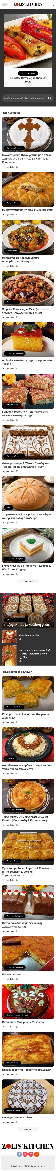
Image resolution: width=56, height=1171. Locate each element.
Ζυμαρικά (10, 758)
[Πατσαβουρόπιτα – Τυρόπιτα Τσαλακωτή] (28, 1049)
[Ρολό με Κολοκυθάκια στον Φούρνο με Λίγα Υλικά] (28, 693)
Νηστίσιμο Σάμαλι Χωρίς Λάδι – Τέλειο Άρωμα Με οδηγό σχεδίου (35, 654)
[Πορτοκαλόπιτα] (28, 953)
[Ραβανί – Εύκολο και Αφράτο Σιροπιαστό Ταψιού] (28, 339)
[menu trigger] (5, 4)
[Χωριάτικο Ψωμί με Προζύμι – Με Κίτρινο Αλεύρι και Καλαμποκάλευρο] (28, 493)
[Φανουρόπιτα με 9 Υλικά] (28, 1096)
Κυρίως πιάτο (12, 250)
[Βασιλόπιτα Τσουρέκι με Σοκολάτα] (28, 1001)
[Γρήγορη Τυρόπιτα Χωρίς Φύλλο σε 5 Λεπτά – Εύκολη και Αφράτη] (28, 391)
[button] (22, 93)
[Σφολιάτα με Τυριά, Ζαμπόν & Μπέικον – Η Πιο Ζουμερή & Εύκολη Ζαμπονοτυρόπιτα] (28, 847)
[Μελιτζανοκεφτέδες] (9, 636)
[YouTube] (30, 1154)
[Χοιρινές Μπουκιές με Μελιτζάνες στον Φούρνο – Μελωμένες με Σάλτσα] (28, 288)
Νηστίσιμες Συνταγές (14, 148)
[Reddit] (36, 1154)
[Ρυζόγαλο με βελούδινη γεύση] (28, 610)
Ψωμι (9, 507)
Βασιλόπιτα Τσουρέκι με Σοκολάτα (23, 1022)
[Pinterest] (25, 1154)
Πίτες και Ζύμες (12, 203)
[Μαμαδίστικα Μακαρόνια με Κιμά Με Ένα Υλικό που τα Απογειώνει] (28, 744)
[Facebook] (19, 1154)
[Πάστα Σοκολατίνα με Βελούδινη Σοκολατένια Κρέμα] (28, 902)
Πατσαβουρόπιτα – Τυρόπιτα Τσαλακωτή (26, 1069)
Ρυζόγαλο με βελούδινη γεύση (27, 625)
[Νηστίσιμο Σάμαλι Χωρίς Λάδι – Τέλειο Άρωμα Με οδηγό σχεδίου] (9, 655)
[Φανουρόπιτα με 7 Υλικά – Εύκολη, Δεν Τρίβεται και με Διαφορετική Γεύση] (28, 442)
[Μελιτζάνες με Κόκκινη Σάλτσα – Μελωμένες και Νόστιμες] (28, 237)
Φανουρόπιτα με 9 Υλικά (17, 1117)
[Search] (52, 4)
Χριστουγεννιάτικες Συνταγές (17, 1015)
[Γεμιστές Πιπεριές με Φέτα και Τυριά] (28, 41)
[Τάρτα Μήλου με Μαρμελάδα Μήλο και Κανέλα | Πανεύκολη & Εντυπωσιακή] (28, 796)
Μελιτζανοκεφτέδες (29, 635)
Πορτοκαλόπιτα (11, 974)
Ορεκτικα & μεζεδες (28, 73)
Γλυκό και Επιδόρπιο (15, 353)
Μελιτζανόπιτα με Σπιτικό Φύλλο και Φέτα (27, 210)
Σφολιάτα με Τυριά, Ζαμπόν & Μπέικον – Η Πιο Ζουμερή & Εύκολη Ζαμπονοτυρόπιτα (27, 872)
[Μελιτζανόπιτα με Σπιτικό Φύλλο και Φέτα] (28, 189)
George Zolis (8, 167)
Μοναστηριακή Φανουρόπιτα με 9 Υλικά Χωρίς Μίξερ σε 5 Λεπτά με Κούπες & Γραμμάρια (26, 159)
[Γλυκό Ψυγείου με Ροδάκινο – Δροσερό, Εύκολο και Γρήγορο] (28, 545)
